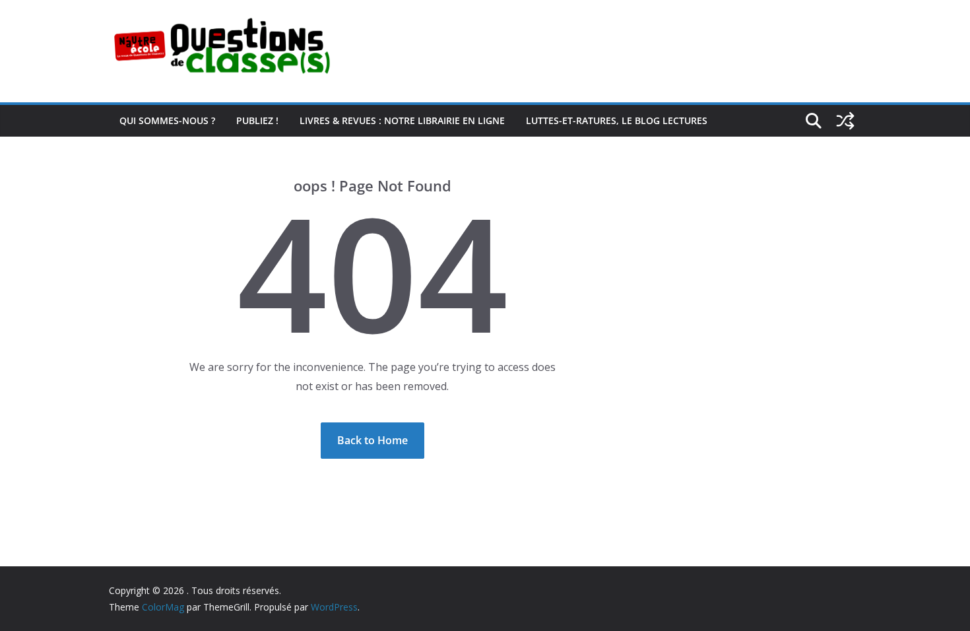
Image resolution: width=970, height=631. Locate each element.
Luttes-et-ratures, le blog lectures (616, 120)
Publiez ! (257, 120)
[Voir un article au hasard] (845, 121)
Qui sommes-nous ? (167, 120)
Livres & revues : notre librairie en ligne (402, 120)
